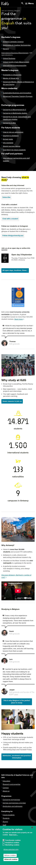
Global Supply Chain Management (16, 62)
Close (32, 827)
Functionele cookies (13, 840)
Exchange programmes (11, 800)
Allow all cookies (10, 859)
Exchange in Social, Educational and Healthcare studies (17, 118)
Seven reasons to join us (12, 401)
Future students (9, 815)
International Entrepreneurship (14, 65)
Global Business (9, 58)
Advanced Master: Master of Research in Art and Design (18, 83)
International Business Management (14, 53)
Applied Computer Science (13, 42)
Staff (4, 825)
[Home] (10, 3)
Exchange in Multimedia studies (15, 113)
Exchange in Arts (9, 123)
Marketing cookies (12, 844)
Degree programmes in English (14, 803)
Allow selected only (10, 849)
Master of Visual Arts (11, 78)
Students (6, 818)
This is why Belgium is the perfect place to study (16, 701)
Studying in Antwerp (11, 136)
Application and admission (12, 806)
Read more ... (13, 835)
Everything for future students (14, 150)
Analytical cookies (12, 842)
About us (6, 791)
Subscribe (6, 197)
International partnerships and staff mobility (16, 159)
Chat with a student (10, 219)
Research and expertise (11, 784)
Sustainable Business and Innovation (17, 93)
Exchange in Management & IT (14, 110)
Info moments (8, 143)
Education (6, 781)
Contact (6, 788)
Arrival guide (8, 139)
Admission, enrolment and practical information (17, 756)
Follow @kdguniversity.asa (12, 236)
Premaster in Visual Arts (12, 75)
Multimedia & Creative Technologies (17, 45)
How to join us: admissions (13, 132)
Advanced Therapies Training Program (17, 96)
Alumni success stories (11, 146)
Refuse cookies (10, 855)
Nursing (6, 49)
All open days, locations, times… (15, 270)
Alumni (5, 822)
